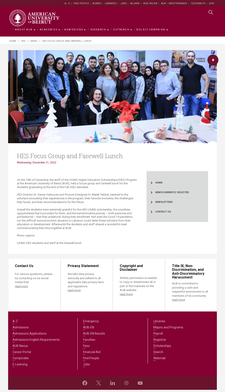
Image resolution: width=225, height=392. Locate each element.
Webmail (159, 358)
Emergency (91, 321)
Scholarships (162, 346)
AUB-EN (88, 327)
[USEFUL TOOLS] (212, 60)
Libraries (110, 3)
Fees (86, 346)
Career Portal (22, 352)
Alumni (135, 3)
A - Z (67, 3)
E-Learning (20, 364)
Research (98, 29)
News (34, 41)
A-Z (15, 321)
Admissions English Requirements (36, 339)
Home (12, 41)
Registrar (159, 339)
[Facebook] (84, 383)
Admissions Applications (30, 333)
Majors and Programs (168, 327)
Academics (49, 29)
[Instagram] (126, 383)
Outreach (121, 29)
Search (158, 352)
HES (23, 41)
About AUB (24, 29)
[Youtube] (140, 383)
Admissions (73, 29)
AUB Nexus (20, 346)
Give (211, 3)
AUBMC (97, 3)
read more (21, 286)
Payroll (158, 333)
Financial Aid (91, 352)
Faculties (89, 339)
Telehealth (198, 3)
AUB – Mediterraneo (174, 3)
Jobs (123, 3)
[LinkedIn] (112, 383)
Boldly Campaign (150, 29)
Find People (81, 3)
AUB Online (150, 3)
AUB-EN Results (94, 333)
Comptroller (21, 358)
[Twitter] (98, 383)
